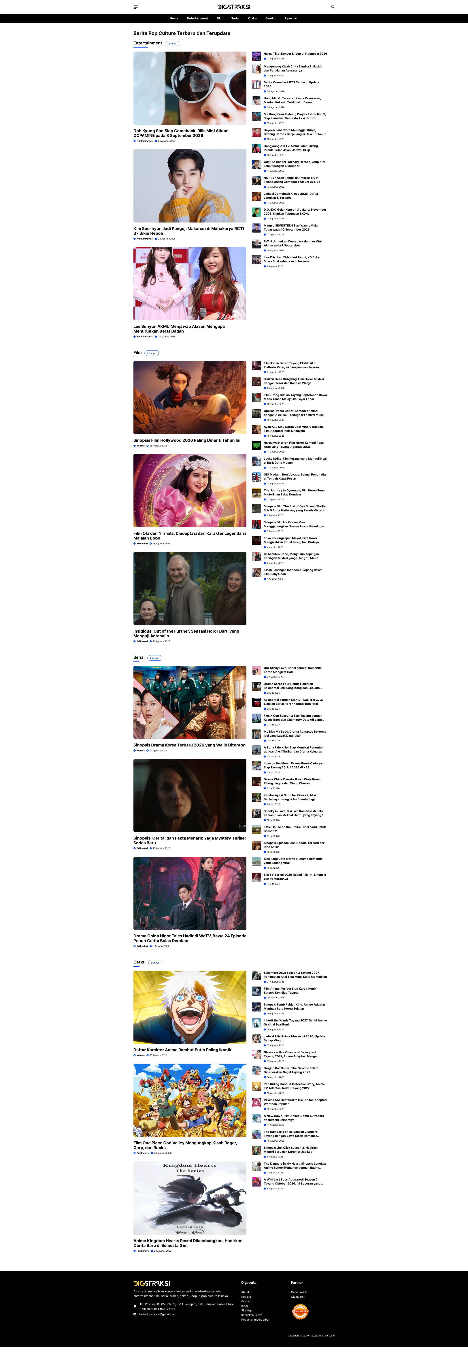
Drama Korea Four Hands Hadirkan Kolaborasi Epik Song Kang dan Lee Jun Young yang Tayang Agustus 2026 (292, 688)
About (245, 1292)
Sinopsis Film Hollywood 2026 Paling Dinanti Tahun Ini (186, 440)
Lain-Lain (291, 18)
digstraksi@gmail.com (161, 1314)
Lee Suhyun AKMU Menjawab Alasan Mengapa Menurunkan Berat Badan (179, 328)
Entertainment (197, 18)
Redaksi (246, 1296)
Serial (235, 18)
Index (244, 1306)
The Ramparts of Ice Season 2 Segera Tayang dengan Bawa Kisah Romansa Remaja (291, 1136)
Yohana (141, 445)
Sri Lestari (142, 543)
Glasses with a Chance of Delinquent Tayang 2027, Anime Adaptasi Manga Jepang (290, 1056)
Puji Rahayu (143, 1153)
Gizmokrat (297, 1296)
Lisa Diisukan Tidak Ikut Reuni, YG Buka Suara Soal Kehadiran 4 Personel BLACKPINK (292, 261)
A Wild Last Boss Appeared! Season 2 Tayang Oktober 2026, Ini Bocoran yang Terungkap (292, 1183)
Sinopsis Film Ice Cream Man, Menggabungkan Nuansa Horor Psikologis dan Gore (294, 526)
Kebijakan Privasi (252, 1315)
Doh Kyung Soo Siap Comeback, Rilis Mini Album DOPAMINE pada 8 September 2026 (181, 133)
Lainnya (172, 43)
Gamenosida (299, 1292)
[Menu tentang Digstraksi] (135, 7)
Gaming (270, 18)
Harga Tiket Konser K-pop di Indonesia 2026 (295, 53)
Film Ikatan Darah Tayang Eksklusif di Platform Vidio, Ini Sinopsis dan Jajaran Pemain (291, 367)
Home (174, 18)
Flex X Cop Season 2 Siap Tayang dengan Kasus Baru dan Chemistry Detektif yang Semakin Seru (293, 719)
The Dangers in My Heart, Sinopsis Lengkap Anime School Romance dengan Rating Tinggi (295, 1167)
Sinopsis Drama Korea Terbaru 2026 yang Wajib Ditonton (189, 745)
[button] (333, 7)
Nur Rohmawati (145, 140)
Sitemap (246, 1310)
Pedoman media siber (255, 1319)
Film (219, 18)
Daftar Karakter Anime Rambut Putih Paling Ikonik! (183, 1049)
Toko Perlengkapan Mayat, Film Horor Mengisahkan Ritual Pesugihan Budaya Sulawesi (291, 542)
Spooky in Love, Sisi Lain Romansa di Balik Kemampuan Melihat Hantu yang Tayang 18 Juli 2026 (294, 815)
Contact (246, 1301)
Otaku (252, 18)
